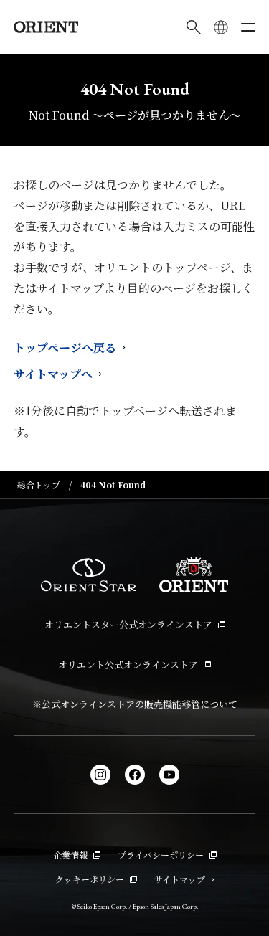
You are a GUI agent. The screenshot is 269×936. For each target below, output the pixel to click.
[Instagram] (100, 775)
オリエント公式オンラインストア (128, 664)
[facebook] (135, 775)
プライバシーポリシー (161, 854)
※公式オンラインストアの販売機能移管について (134, 704)
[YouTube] (169, 775)
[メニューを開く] (248, 27)
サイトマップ (179, 879)
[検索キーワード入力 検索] (194, 27)
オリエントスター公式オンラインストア (128, 624)
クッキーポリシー (89, 879)
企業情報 (70, 854)
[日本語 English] (221, 27)
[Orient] (46, 27)
